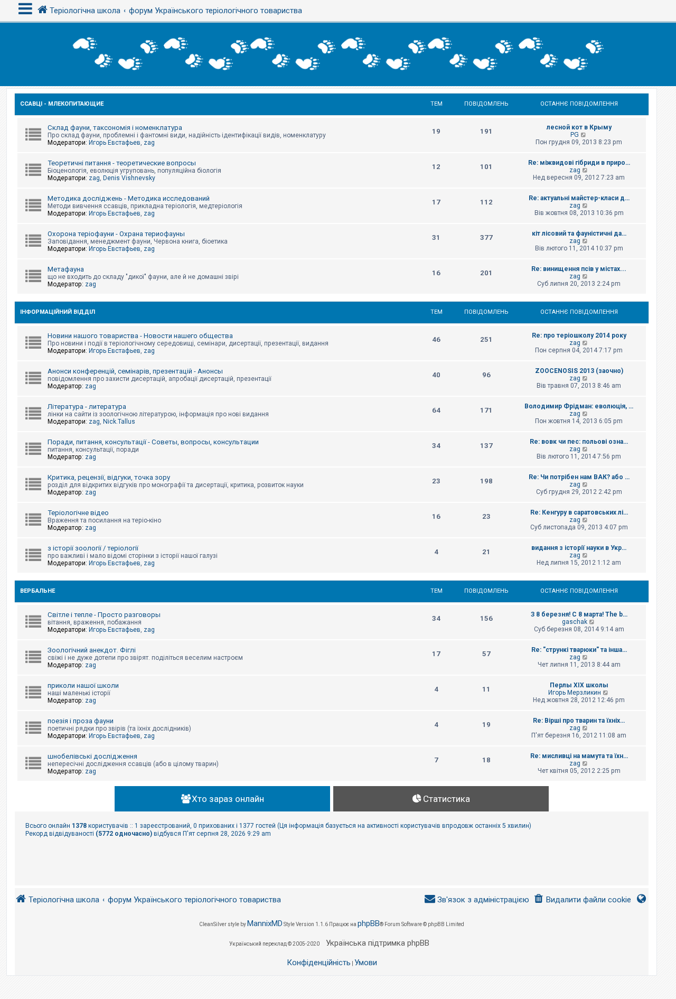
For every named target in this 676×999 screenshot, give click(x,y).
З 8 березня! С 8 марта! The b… (579, 614)
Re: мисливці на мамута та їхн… (579, 756)
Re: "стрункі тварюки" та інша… (579, 649)
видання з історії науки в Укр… (578, 548)
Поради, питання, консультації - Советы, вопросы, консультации (153, 442)
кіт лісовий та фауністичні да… (579, 233)
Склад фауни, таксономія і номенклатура (115, 128)
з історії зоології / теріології (93, 548)
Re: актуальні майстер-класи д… (579, 198)
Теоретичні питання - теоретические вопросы (122, 163)
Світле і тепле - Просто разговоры (104, 615)
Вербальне (37, 590)
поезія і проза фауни (81, 721)
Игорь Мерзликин (574, 692)
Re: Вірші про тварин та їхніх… (579, 720)
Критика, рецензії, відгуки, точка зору (109, 477)
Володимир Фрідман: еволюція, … (578, 406)
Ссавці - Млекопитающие (62, 103)
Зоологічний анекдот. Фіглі (92, 650)
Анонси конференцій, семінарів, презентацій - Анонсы (135, 371)
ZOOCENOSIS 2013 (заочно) (579, 371)
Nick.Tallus (119, 421)
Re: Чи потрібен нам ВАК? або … (579, 477)
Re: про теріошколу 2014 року (579, 335)
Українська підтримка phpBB (377, 943)
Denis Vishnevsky (129, 178)
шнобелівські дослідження (92, 756)
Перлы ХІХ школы (579, 685)
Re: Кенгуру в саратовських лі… (579, 512)
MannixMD (265, 923)
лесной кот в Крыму (579, 127)
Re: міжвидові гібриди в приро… (579, 162)
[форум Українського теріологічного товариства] (338, 54)
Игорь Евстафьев (114, 142)
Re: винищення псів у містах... (578, 269)
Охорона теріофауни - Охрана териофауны (116, 234)
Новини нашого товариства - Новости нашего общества (140, 336)
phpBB (369, 923)
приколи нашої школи (83, 685)
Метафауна (66, 269)
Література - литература (87, 406)
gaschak (574, 621)
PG (574, 134)
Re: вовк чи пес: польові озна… (579, 441)
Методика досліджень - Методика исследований (129, 198)
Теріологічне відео (78, 513)
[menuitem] (582, 900)
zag (149, 142)
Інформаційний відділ (57, 312)
